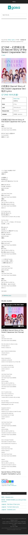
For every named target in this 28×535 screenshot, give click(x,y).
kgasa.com (10, 518)
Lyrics (8, 483)
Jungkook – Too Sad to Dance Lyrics (10, 507)
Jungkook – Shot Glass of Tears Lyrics (10, 504)
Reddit (24, 523)
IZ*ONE (8, 485)
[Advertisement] (14, 28)
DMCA (12, 521)
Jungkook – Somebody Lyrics (8, 509)
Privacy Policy (18, 521)
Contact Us (7, 521)
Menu (14, 1)
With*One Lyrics (7, 295)
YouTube (14, 524)
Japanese (11, 483)
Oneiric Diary (17, 98)
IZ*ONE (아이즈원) (9, 94)
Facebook (11, 523)
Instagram (20, 523)
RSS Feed (23, 521)
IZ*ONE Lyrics (13, 485)
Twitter (15, 523)
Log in (16, 520)
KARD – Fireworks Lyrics (7, 497)
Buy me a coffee (14, 526)
